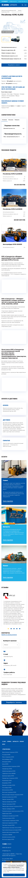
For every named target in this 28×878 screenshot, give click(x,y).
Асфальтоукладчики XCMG (8, 771)
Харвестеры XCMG (7, 813)
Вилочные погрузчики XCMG (9, 792)
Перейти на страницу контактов (9, 634)
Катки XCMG (5, 764)
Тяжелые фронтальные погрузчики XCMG (12, 806)
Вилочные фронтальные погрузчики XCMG (12, 794)
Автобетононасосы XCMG (8, 837)
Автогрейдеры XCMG (7, 759)
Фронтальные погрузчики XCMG (10, 752)
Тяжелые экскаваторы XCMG (9, 801)
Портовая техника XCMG (8, 825)
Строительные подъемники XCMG (10, 820)
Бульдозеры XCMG (6, 782)
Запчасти (16, 741)
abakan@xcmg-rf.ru (8, 656)
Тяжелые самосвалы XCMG (8, 804)
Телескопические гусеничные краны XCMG (13, 811)
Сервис (9, 741)
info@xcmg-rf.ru (13, 1)
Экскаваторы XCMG (7, 768)
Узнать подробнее (8, 501)
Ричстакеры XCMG (6, 787)
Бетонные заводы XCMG (8, 839)
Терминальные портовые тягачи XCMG (11, 827)
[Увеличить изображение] (24, 20)
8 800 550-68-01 (22, 1)
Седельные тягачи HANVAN (8, 773)
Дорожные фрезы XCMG (8, 775)
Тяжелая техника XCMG (8, 799)
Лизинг (22, 741)
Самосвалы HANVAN (7, 834)
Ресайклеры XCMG (7, 780)
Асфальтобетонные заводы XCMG (10, 832)
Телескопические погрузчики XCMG (11, 766)
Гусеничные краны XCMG (8, 818)
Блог (3, 744)
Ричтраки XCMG (6, 754)
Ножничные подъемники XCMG (9, 822)
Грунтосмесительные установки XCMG (11, 830)
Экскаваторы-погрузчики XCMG (10, 778)
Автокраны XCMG (6, 761)
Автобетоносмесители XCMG (9, 797)
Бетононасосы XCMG (7, 790)
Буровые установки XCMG (8, 785)
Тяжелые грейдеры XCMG (8, 808)
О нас (4, 741)
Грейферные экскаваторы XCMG (10, 815)
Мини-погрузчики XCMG (8, 757)
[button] (22, 5)
